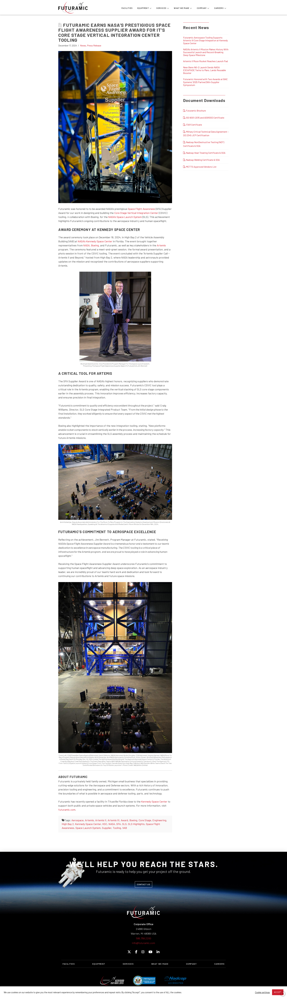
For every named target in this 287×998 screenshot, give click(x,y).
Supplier (106, 827)
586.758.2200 (143, 938)
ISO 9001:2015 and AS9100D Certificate (205, 117)
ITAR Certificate (194, 124)
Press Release (94, 45)
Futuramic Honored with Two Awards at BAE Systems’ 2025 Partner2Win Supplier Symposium (205, 82)
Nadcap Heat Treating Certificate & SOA (205, 152)
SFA (118, 824)
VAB (124, 827)
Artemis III (113, 820)
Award (124, 820)
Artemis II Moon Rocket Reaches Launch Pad (205, 61)
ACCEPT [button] (277, 992)
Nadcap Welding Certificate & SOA (203, 159)
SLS (124, 824)
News (83, 45)
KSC (104, 824)
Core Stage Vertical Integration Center (136, 212)
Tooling (117, 827)
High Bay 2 (68, 824)
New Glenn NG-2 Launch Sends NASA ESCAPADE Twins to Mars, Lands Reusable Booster (204, 70)
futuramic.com (66, 809)
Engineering (159, 820)
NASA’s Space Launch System (125, 217)
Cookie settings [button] (262, 992)
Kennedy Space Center (154, 801)
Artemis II (100, 820)
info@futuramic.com (143, 943)
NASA (86, 245)
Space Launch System (88, 827)
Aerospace (77, 820)
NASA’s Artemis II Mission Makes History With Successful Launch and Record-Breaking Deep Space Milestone (205, 52)
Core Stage (145, 820)
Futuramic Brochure (196, 110)
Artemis (161, 245)
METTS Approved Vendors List (201, 166)
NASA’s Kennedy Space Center (95, 241)
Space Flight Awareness (141, 208)
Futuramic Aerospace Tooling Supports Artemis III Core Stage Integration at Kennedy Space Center (205, 40)
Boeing (95, 245)
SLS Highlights (136, 824)
